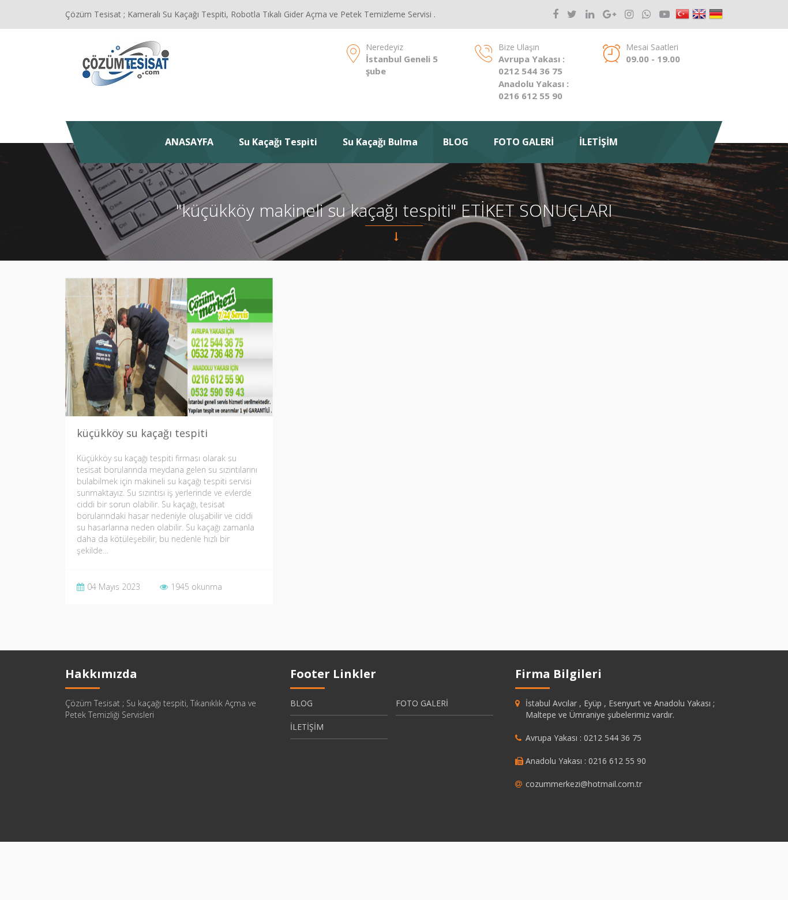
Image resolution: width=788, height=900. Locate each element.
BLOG (455, 141)
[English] (699, 14)
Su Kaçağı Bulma (380, 141)
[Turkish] (682, 14)
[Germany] (716, 14)
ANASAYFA (189, 141)
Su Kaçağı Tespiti (278, 141)
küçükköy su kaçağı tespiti (142, 433)
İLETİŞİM (598, 141)
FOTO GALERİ (524, 141)
